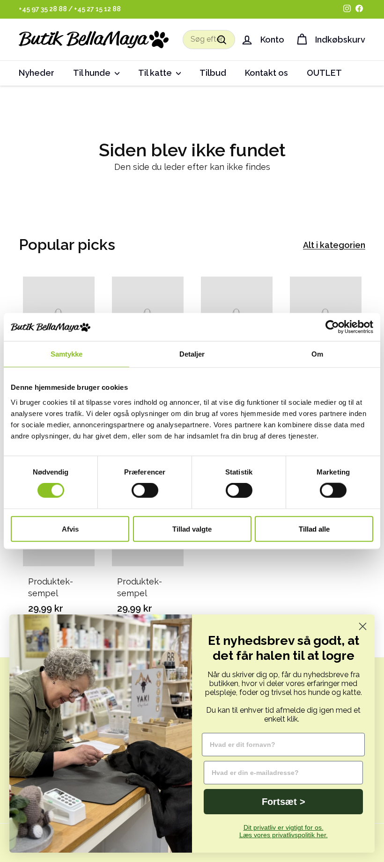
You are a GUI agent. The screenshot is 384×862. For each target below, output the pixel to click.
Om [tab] (317, 354)
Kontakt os (266, 73)
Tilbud (212, 73)
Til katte (156, 73)
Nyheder (36, 73)
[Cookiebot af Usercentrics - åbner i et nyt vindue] (332, 327)
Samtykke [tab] (67, 354)
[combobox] (209, 39)
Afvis (70, 529)
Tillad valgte (192, 529)
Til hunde (92, 73)
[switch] (145, 490)
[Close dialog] (362, 626)
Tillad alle (314, 529)
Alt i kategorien (334, 245)
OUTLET (324, 73)
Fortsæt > (283, 801)
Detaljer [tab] (192, 354)
